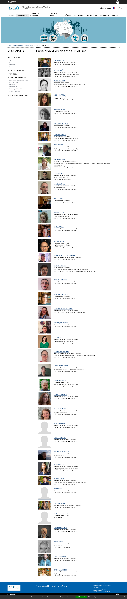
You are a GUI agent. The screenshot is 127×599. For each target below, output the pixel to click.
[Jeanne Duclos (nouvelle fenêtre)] (44, 216)
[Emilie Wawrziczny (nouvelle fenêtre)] (44, 572)
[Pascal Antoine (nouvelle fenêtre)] (44, 84)
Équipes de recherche (16, 57)
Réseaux (68, 15)
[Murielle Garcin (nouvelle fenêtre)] (44, 269)
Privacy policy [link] (92, 597)
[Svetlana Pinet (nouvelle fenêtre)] (44, 468)
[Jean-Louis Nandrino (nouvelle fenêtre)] (44, 455)
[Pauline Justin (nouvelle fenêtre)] (44, 341)
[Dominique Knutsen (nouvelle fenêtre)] (44, 355)
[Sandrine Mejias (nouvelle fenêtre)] (44, 413)
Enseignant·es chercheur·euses (18, 80)
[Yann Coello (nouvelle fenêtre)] (44, 149)
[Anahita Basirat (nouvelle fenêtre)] (44, 113)
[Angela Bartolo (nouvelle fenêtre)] (44, 99)
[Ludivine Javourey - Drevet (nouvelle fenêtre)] (44, 312)
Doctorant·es (13, 86)
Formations (104, 15)
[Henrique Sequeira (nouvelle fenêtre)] (44, 517)
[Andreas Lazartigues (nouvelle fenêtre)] (44, 370)
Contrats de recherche (34, 14)
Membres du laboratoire (25, 45)
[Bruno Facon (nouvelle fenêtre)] (44, 245)
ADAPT (11, 60)
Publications (79, 15)
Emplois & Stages (53, 14)
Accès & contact (105, 8)
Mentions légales (97, 585)
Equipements (12, 74)
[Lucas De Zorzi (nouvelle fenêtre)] (44, 175)
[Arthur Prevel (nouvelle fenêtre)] (44, 480)
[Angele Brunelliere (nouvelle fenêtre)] (44, 126)
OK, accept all (81, 597)
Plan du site (96, 587)
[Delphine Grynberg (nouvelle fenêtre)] (44, 298)
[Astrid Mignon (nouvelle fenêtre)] (44, 427)
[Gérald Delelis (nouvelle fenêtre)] (44, 187)
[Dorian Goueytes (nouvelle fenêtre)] (44, 284)
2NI (10, 67)
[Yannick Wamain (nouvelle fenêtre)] (44, 560)
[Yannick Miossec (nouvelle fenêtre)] (44, 441)
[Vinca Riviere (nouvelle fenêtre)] (44, 493)
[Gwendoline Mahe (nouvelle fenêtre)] (44, 398)
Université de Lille (97, 590)
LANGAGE (12, 64)
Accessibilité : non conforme (100, 584)
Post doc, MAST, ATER (15, 89)
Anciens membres (14, 91)
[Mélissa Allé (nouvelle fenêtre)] (44, 72)
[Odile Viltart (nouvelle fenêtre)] (44, 546)
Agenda (115, 15)
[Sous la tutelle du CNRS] (117, 2)
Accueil (12, 15)
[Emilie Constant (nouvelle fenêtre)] (44, 163)
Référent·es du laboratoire (18, 95)
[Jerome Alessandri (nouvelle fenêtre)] (44, 62)
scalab (9, 45)
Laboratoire (22, 15)
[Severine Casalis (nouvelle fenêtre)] (44, 136)
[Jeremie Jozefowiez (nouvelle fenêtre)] (44, 327)
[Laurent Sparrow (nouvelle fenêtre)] (44, 531)
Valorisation (92, 15)
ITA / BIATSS (12, 84)
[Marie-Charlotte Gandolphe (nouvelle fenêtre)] (44, 257)
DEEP (10, 62)
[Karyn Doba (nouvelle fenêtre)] (44, 202)
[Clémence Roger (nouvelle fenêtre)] (44, 505)
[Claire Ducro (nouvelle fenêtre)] (44, 230)
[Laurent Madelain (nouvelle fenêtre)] (44, 384)
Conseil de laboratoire (16, 71)
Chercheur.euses (14, 82)
